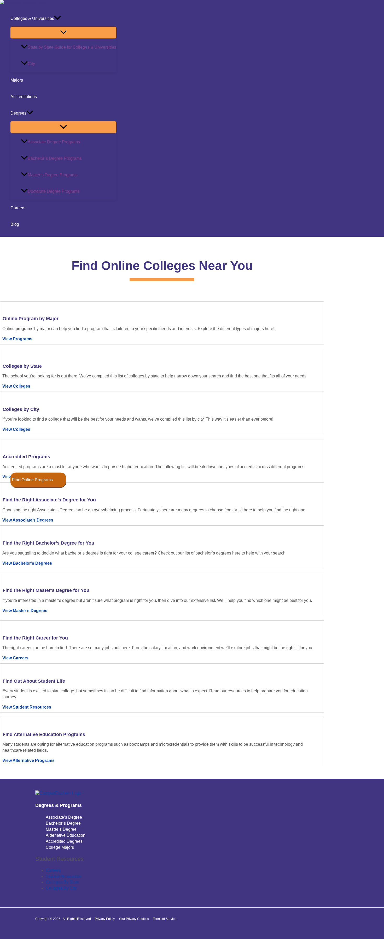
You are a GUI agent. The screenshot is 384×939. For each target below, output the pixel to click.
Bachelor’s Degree (63, 823)
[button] (57, 18)
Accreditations (23, 96)
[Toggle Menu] (63, 32)
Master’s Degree (61, 829)
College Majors (60, 847)
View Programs (17, 339)
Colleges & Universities (32, 18)
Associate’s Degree (64, 817)
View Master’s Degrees (24, 610)
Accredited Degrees (64, 841)
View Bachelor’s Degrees (27, 563)
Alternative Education (65, 835)
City (31, 63)
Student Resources (63, 876)
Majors (16, 80)
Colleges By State (62, 882)
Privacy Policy (105, 919)
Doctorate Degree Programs (54, 191)
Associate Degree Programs (54, 142)
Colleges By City (61, 888)
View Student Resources (26, 707)
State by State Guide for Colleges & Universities (72, 47)
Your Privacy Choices (134, 919)
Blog (14, 224)
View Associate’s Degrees (27, 520)
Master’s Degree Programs (53, 175)
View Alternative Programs (28, 760)
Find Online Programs (32, 480)
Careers (17, 208)
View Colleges (16, 386)
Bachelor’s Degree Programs (55, 158)
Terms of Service (164, 919)
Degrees (18, 113)
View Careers (15, 658)
